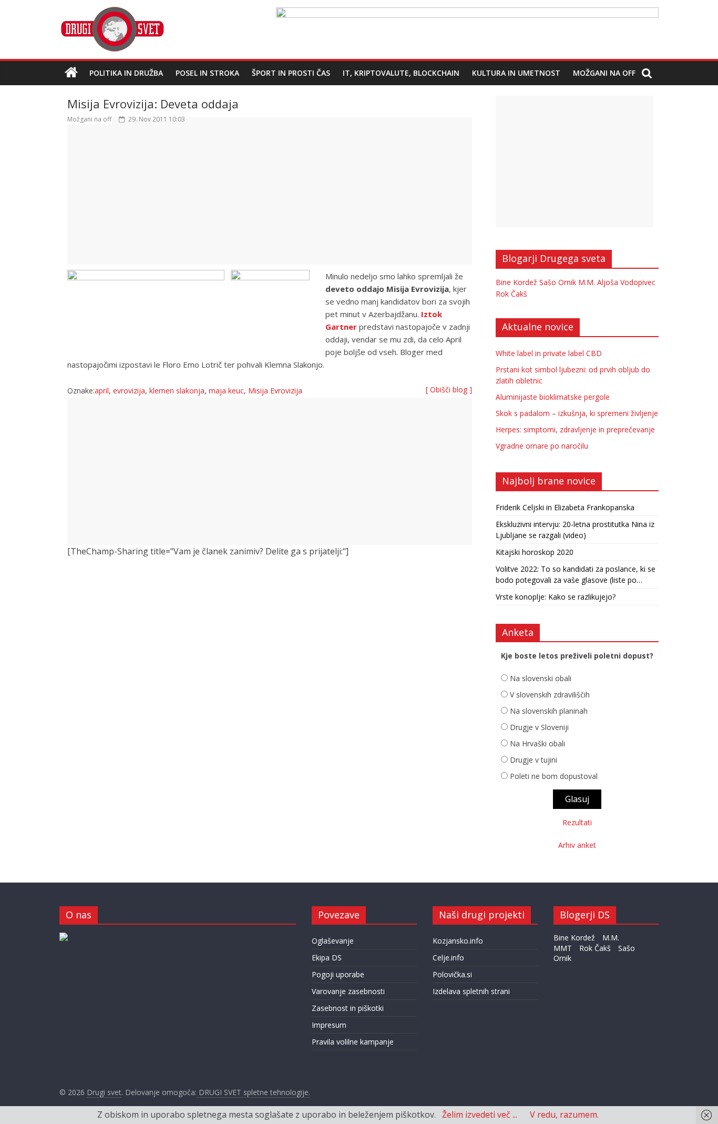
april (102, 391)
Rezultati (577, 822)
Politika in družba (126, 73)
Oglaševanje (333, 941)
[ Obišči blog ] (449, 389)
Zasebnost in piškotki (348, 1008)
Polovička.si (452, 974)
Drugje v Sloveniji (539, 727)
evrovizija (129, 391)
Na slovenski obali (540, 678)
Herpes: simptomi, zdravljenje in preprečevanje (575, 429)
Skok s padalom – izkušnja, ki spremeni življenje (577, 413)
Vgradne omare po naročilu (542, 446)
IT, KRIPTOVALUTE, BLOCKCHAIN (401, 73)
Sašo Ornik (557, 282)
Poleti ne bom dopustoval (554, 776)
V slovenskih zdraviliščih (550, 695)
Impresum (329, 1025)
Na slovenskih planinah (549, 711)
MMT (562, 948)
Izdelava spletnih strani (471, 991)
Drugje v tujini (533, 760)
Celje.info (448, 958)
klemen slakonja (176, 391)
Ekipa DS (327, 958)
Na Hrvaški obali (537, 743)
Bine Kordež (516, 282)
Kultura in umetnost (516, 73)
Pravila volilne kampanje (353, 1042)
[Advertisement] (269, 199)
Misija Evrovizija (275, 391)
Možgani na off (604, 73)
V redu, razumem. (564, 1114)
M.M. (586, 282)
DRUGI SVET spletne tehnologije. (253, 1092)
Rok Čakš (511, 294)
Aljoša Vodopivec (626, 282)
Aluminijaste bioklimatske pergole (553, 397)
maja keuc (226, 391)
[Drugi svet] (112, 11)
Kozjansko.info (458, 941)
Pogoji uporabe (338, 974)
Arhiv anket (577, 845)
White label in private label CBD (549, 353)
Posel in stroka (207, 73)
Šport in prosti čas (291, 73)
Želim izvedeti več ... (479, 1114)
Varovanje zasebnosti (348, 991)
